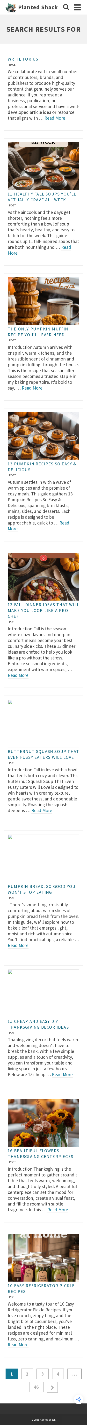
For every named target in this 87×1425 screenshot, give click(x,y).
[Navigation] (77, 7)
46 (36, 1387)
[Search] (66, 7)
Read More (54, 118)
